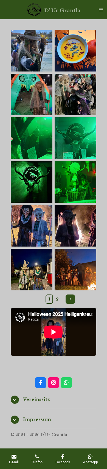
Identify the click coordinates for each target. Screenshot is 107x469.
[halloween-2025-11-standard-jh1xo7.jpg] (75, 94)
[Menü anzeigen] (101, 9)
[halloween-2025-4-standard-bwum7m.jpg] (32, 182)
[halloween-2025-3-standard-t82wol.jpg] (75, 138)
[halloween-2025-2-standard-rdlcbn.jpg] (75, 51)
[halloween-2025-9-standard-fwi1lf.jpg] (32, 226)
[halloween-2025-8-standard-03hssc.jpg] (32, 94)
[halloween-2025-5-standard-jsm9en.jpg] (75, 182)
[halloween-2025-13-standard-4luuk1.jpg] (32, 51)
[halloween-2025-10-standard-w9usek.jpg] (75, 226)
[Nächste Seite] (70, 299)
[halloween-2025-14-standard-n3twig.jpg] (75, 269)
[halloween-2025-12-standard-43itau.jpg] (32, 269)
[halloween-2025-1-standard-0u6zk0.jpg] (32, 138)
